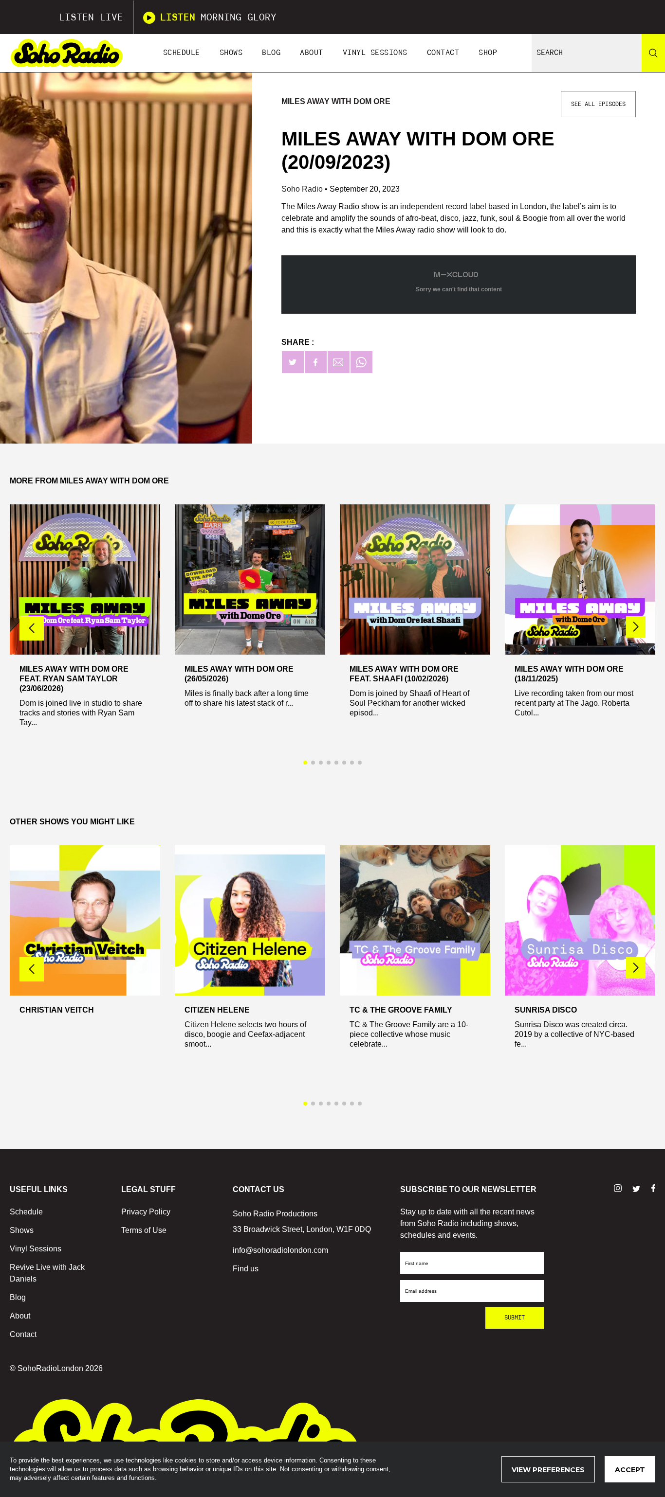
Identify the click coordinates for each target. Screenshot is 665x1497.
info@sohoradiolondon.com (280, 1250)
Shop (488, 52)
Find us (246, 1269)
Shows (231, 52)
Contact (443, 52)
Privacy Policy (145, 1212)
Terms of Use (143, 1230)
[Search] (653, 53)
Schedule (181, 52)
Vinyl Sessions (375, 52)
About (311, 52)
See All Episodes (598, 104)
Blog (271, 52)
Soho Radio (303, 189)
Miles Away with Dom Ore (335, 101)
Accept (630, 1469)
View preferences (548, 1469)
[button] (636, 627)
